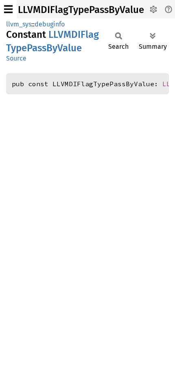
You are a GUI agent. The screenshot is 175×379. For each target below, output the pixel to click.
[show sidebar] (8, 9)
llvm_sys (18, 24)
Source (16, 58)
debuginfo (50, 24)
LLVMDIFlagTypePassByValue (81, 9)
